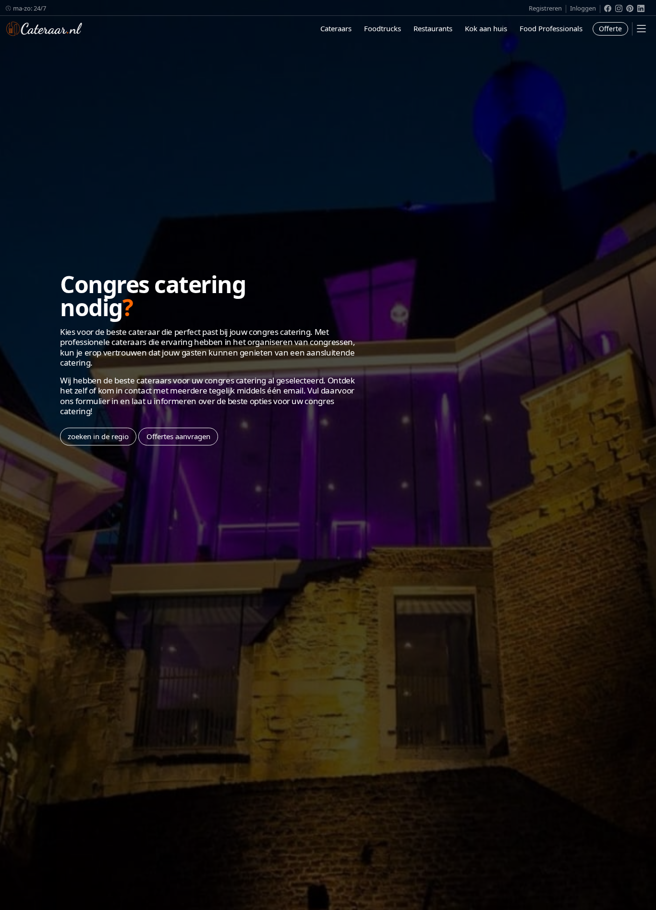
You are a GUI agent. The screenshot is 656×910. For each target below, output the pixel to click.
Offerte (610, 28)
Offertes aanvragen (178, 436)
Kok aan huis (486, 28)
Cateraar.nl (44, 29)
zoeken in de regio (98, 436)
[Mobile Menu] (641, 28)
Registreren (545, 8)
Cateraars (336, 28)
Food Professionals (551, 28)
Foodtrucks (382, 28)
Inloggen (583, 8)
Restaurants (432, 28)
